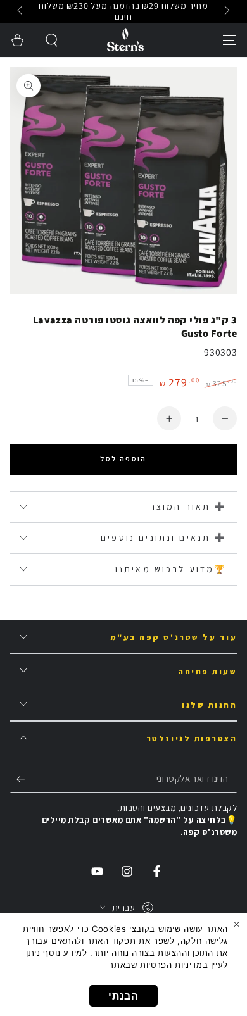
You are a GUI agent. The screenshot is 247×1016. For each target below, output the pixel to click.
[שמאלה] (226, 11)
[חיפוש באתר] (52, 39)
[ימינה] (21, 11)
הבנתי (123, 995)
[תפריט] (229, 39)
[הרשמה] (17, 779)
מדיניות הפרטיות (171, 965)
